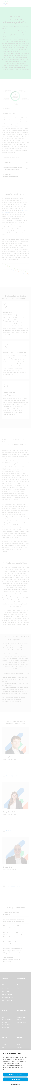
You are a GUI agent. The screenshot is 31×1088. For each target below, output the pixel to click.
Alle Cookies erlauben (15, 1075)
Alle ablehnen (15, 1079)
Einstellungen (15, 1084)
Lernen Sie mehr (8, 1070)
